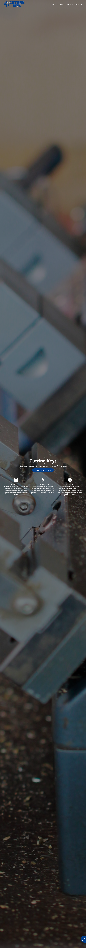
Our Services (61, 4)
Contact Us (78, 4)
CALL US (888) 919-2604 (43, 470)
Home (54, 4)
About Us (70, 4)
